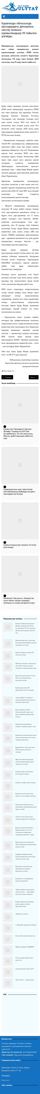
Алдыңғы (8, 377)
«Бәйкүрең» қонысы (21, 914)
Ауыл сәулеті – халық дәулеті (24, 980)
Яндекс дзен (5, 1080)
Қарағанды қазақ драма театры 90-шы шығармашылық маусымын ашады (25, 678)
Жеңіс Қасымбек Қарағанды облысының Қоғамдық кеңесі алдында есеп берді (24, 762)
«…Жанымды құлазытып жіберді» (25, 925)
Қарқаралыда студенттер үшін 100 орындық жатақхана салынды (25, 749)
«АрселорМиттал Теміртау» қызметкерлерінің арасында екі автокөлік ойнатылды (25, 700)
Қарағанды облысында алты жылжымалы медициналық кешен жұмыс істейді (26, 807)
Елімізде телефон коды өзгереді (25, 783)
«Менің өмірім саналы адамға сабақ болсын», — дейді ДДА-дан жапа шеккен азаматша (25, 892)
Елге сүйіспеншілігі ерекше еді (25, 936)
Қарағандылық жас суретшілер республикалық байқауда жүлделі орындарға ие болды (19, 491)
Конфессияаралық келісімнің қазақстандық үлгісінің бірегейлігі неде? (24, 904)
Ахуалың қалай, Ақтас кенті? (24, 969)
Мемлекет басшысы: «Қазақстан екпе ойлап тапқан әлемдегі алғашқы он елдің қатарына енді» (19, 600)
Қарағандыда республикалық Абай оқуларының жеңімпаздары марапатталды (25, 844)
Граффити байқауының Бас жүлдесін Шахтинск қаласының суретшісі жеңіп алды (25, 856)
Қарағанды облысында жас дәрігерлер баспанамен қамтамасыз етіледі (24, 868)
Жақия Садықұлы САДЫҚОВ (24, 947)
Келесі (33, 377)
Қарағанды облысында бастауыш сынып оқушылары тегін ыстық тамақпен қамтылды (26, 737)
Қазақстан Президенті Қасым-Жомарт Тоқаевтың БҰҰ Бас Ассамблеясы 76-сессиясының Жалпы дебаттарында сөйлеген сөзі (18, 433)
